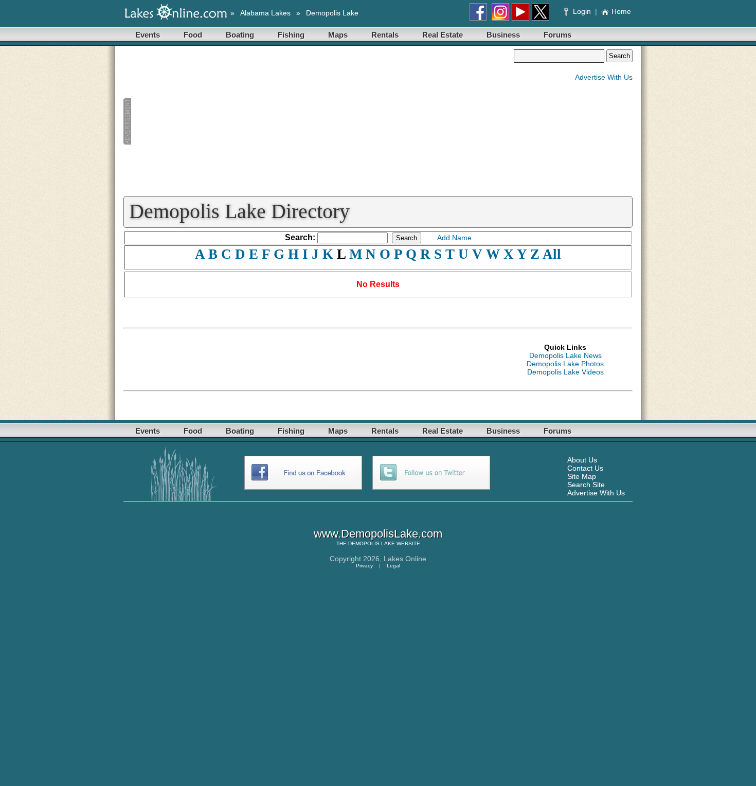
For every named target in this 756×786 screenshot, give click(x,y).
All (552, 254)
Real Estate (442, 34)
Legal (393, 565)
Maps (338, 34)
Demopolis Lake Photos (565, 364)
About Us (582, 460)
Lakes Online (405, 559)
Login (582, 11)
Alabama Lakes (265, 13)
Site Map (581, 476)
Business (503, 34)
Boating (240, 34)
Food (193, 34)
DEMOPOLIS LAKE (371, 543)
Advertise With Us (604, 77)
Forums (557, 34)
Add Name (454, 238)
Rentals (385, 34)
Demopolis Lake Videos (565, 372)
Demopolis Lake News (565, 355)
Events (147, 34)
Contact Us (585, 468)
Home (621, 11)
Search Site (586, 484)
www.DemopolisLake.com (378, 533)
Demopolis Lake (332, 13)
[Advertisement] (318, 121)
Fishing (291, 34)
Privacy (364, 565)
